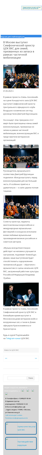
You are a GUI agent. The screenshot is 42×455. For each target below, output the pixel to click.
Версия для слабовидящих (12, 37)
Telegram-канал (13, 338)
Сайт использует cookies (13, 415)
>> (36, 358)
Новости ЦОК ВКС (11, 350)
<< (6, 358)
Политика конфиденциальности (16, 418)
